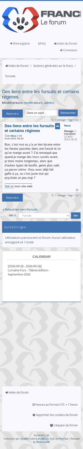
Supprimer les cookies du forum (56, 415)
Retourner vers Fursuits (21, 209)
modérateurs (33, 103)
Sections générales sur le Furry (53, 66)
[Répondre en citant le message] (57, 126)
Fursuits (10, 76)
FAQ (42, 43)
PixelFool (63, 438)
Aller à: (12, 215)
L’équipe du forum (65, 425)
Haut (77, 190)
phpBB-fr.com (28, 438)
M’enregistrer (21, 43)
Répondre (12, 113)
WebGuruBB (43, 441)
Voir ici (9, 186)
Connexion (69, 50)
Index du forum (66, 43)
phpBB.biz (43, 438)
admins (49, 103)
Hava (13, 136)
